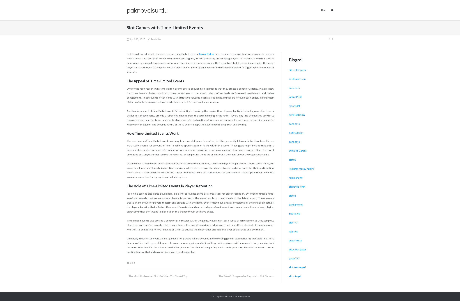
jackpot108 (295, 96)
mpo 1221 (294, 105)
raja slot (293, 231)
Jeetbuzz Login (297, 78)
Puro (247, 296)
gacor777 (294, 258)
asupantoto (295, 240)
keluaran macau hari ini (301, 168)
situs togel (295, 276)
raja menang (295, 177)
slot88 (292, 159)
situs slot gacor (297, 69)
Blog (323, 9)
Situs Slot (294, 213)
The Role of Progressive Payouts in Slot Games (245, 276)
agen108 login (297, 114)
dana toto (294, 87)
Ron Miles (156, 39)
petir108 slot (296, 132)
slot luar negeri (297, 267)
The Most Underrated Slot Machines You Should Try (157, 276)
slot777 (293, 222)
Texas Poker (206, 53)
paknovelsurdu (225, 296)
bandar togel (296, 204)
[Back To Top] (451, 292)
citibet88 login (297, 186)
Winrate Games (298, 150)
